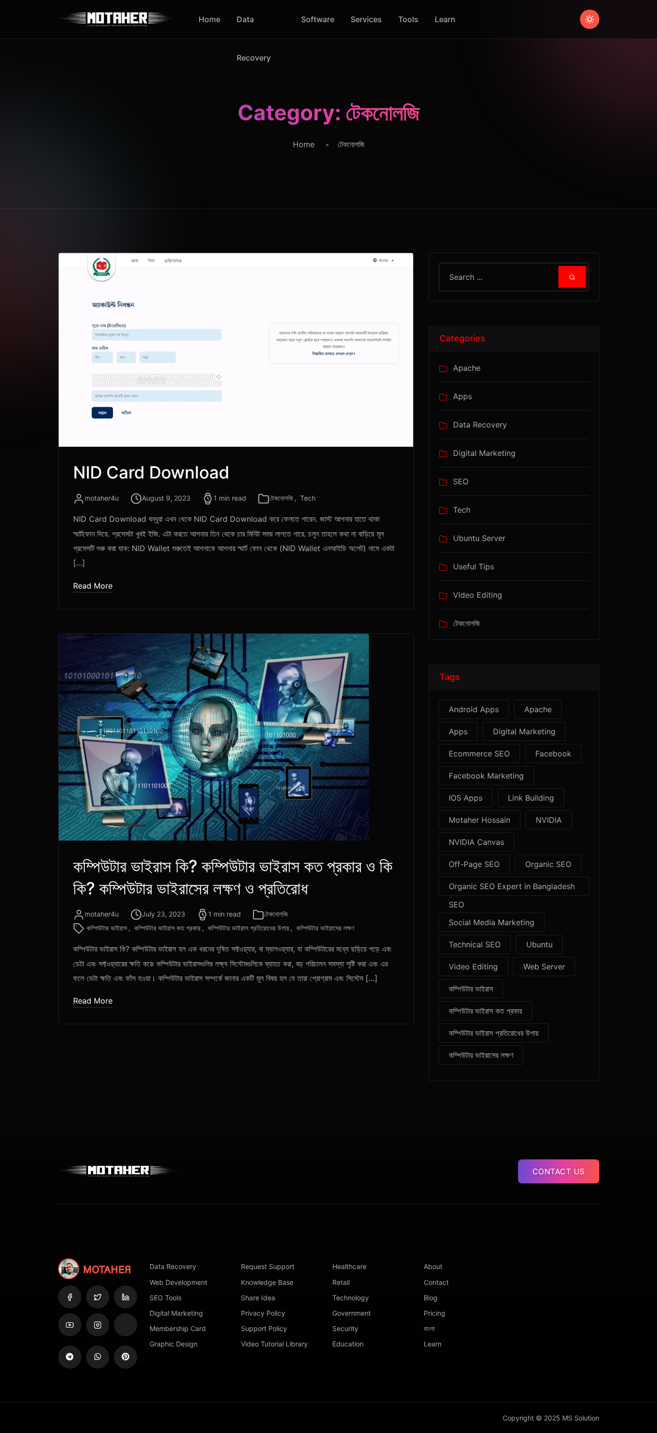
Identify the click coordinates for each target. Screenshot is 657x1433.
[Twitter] (97, 1296)
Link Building (531, 798)
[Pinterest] (125, 1357)
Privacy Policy (263, 1313)
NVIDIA (549, 820)
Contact (436, 1282)
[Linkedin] (125, 1296)
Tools (408, 19)
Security (345, 1328)
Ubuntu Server (479, 538)
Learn (445, 19)
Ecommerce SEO (479, 753)
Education (348, 1344)
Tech (308, 498)
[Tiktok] (125, 1324)
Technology (350, 1298)
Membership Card (178, 1328)
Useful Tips (473, 566)
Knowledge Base (267, 1282)
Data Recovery (254, 26)
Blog (431, 1298)
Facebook (553, 753)
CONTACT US (558, 1171)
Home (209, 19)
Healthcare (349, 1266)
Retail (341, 1282)
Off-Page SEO (474, 864)
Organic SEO (548, 864)
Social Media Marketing (491, 922)
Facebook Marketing (486, 775)
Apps (462, 396)
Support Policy (264, 1328)
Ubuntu (539, 944)
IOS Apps (465, 798)
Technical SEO (475, 944)
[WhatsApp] (97, 1357)
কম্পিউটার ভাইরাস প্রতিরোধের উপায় (248, 928)
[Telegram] (69, 1357)
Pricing (434, 1313)
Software (317, 19)
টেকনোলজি (281, 498)
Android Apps (474, 709)
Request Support (267, 1266)
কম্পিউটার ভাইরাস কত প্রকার (167, 928)
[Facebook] (69, 1296)
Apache (466, 368)
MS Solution (580, 1418)
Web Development (178, 1282)
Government (351, 1313)
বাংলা (429, 1328)
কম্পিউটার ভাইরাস (107, 928)
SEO (460, 481)
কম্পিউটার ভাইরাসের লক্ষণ (325, 928)
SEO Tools (165, 1298)
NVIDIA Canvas (476, 842)
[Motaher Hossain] (117, 19)
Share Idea (258, 1298)
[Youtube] (69, 1324)
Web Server (544, 966)
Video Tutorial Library (274, 1344)
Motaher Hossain (479, 820)
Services (366, 19)
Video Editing (477, 595)
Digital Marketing (484, 453)
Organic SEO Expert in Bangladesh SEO (512, 888)
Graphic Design (174, 1344)
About (433, 1266)
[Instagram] (97, 1324)
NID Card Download (151, 472)
